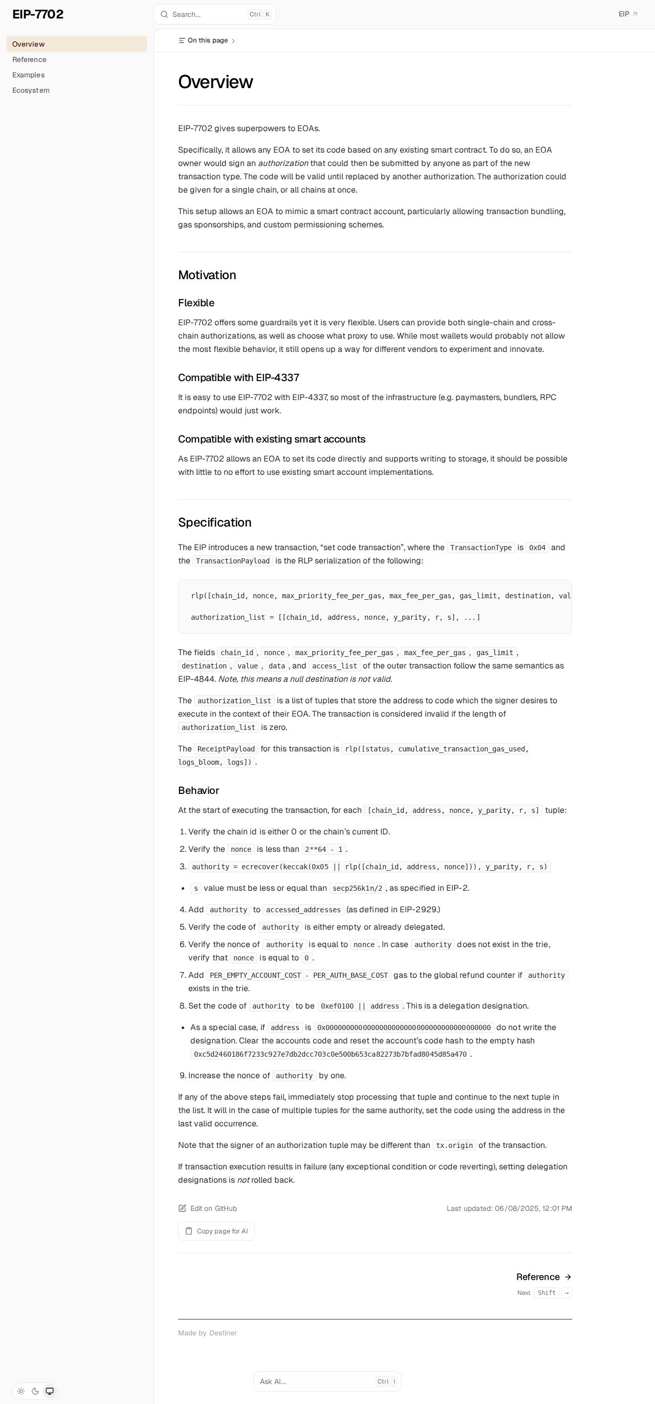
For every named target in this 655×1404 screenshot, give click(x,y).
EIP (624, 13)
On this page (208, 40)
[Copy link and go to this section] (244, 274)
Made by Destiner (207, 1332)
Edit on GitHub (213, 1208)
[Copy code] (559, 606)
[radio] (21, 1391)
